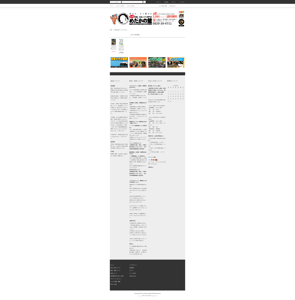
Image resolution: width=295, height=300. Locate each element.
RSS (112, 284)
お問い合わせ (172, 6)
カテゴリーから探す (120, 6)
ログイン (174, 2)
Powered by (139, 295)
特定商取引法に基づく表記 (117, 276)
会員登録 (166, 2)
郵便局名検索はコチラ (134, 169)
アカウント (158, 2)
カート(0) (182, 2)
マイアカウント (133, 265)
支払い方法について (115, 267)
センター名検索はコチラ (135, 143)
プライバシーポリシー (116, 278)
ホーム (111, 6)
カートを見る (132, 273)
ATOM (115, 284)
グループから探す (130, 6)
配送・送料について (115, 270)
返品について (114, 273)
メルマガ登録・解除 (163, 6)
